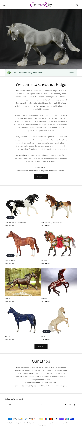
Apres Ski (44, 260)
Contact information (38, 423)
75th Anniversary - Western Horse (51, 223)
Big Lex (7, 337)
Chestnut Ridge (15, 423)
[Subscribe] (41, 404)
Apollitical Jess (10, 261)
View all (41, 346)
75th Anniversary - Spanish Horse (15, 223)
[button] (4, 4)
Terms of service (70, 423)
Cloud (43, 337)
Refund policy (60, 423)
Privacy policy (50, 423)
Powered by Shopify (25, 423)
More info (72, 72)
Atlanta (7, 299)
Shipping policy (42, 425)
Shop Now (41, 177)
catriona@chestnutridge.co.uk (27, 386)
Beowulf (44, 299)
